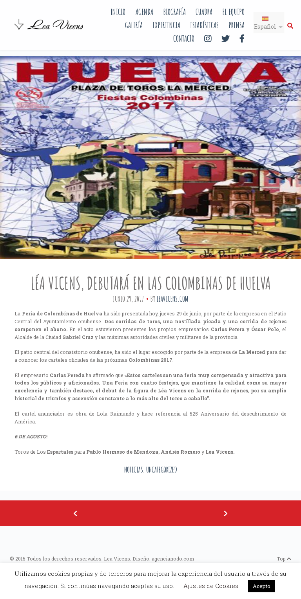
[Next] (225, 513)
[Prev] (75, 513)
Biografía (174, 11)
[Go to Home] (49, 30)
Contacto (183, 38)
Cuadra (204, 11)
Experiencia (166, 25)
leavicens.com (172, 299)
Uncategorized (161, 469)
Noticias (133, 469)
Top (282, 558)
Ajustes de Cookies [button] (210, 586)
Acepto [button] (261, 586)
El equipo (233, 11)
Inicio (118, 11)
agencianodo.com (173, 558)
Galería (134, 25)
